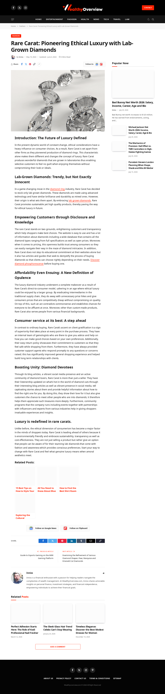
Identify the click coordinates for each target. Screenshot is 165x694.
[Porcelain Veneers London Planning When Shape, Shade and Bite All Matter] (119, 165)
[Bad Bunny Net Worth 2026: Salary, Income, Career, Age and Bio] (133, 84)
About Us (48, 678)
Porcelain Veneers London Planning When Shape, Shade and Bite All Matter (141, 165)
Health (85, 19)
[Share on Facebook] (22, 64)
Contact (148, 8)
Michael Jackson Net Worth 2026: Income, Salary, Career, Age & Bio (140, 130)
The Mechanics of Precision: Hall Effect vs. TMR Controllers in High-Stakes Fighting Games (140, 147)
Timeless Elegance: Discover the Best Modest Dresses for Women (90, 629)
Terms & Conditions (99, 678)
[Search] (152, 19)
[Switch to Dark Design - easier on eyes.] (148, 19)
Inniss (21, 57)
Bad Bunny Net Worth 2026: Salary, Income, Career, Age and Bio (132, 104)
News (96, 19)
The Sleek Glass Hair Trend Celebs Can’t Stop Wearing (57, 628)
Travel (117, 19)
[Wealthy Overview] (82, 7)
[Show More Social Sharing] (39, 64)
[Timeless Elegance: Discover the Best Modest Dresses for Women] (90, 613)
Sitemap (117, 678)
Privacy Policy (63, 678)
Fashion (72, 19)
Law (127, 19)
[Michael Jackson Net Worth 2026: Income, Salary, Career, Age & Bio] (119, 130)
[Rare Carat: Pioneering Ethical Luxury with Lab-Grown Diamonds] (58, 100)
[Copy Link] (34, 64)
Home (38, 19)
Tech (106, 19)
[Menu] (12, 19)
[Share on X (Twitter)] (26, 64)
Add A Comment (57, 647)
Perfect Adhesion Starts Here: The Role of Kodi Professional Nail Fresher (24, 629)
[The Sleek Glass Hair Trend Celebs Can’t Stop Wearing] (57, 613)
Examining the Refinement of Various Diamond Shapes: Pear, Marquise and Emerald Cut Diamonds (79, 558)
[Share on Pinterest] (30, 64)
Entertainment (54, 19)
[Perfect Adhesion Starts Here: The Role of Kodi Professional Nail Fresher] (25, 613)
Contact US (80, 678)
